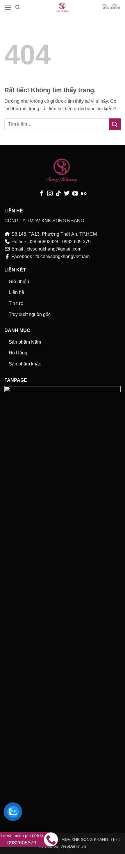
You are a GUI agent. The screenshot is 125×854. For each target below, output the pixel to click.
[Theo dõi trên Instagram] (50, 194)
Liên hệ (16, 292)
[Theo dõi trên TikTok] (58, 194)
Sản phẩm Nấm (25, 342)
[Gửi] (115, 124)
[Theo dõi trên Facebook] (41, 194)
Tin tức (16, 303)
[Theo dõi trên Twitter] (66, 194)
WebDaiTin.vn (73, 846)
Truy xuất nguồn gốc (30, 314)
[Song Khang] (62, 7)
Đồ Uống (18, 352)
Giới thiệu (19, 281)
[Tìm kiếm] (17, 7)
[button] (7, 7)
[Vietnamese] (116, 7)
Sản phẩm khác (25, 363)
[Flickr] (83, 194)
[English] (107, 7)
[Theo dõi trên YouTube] (75, 194)
